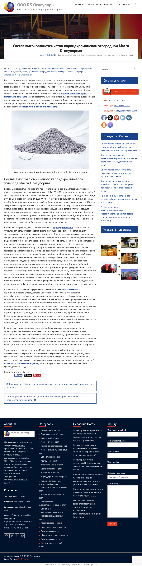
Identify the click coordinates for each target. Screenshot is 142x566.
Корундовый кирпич (50, 461)
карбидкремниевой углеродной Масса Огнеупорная (45, 71)
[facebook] (6, 535)
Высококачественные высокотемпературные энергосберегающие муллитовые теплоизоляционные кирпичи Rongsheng (117, 214)
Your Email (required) (116, 440)
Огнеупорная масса (50, 531)
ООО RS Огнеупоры (36, 5)
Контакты (127, 4)
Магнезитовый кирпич (51, 442)
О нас (117, 4)
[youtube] (22, 535)
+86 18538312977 (117, 100)
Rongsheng (20, 445)
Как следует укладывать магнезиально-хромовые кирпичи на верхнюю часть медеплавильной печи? (119, 160)
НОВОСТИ (36, 68)
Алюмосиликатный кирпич (53, 434)
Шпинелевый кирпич (50, 456)
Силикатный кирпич (50, 438)
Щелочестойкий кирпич (51, 468)
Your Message (113, 483)
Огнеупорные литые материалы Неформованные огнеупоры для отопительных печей (117, 173)
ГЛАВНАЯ (79, 4)
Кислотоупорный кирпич (52, 464)
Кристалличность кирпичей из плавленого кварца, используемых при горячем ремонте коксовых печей (117, 186)
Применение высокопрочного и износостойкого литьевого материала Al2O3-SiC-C (119, 199)
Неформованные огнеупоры (54, 527)
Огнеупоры (92, 4)
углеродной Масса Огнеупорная (18, 75)
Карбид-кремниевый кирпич (54, 476)
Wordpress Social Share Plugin (58, 564)
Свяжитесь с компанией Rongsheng (21, 363)
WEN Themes (22, 559)
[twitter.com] (11, 535)
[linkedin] (17, 535)
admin (24, 68)
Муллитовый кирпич (50, 472)
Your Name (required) (116, 430)
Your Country (113, 451)
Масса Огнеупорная (76, 71)
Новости (108, 4)
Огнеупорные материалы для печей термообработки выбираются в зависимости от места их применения (119, 147)
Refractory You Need (116, 473)
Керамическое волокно (51, 523)
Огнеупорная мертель (51, 539)
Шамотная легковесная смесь (54, 535)
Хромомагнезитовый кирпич (54, 446)
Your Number (113, 462)
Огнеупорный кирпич (50, 430)
